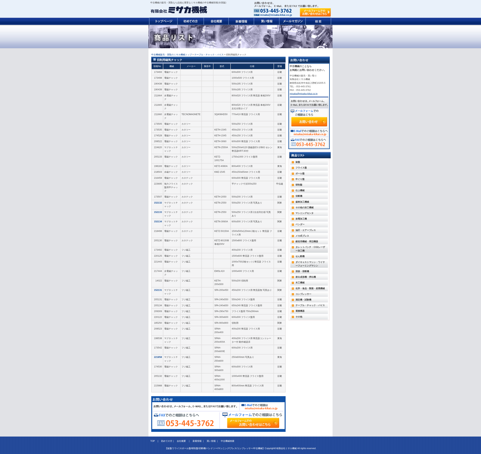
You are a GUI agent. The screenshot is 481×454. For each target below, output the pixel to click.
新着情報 (197, 441)
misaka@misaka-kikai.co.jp (276, 15)
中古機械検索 (227, 441)
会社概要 (181, 441)
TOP (152, 441)
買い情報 (211, 441)
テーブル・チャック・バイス (209, 54)
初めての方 (166, 441)
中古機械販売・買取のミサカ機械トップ (171, 54)
